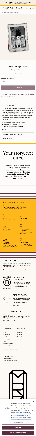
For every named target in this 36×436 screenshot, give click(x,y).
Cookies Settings (18, 423)
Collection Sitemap (8, 344)
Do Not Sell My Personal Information (21, 419)
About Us (5, 332)
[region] (18, 417)
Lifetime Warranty (7, 358)
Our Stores (6, 337)
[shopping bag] (30, 8)
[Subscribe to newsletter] (25, 270)
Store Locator (6, 339)
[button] (29, 8)
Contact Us (6, 354)
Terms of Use (24, 416)
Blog (4, 341)
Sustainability (6, 335)
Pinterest (19, 337)
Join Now (16, 305)
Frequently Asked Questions (10, 361)
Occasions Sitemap (8, 346)
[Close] (34, 401)
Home (2, 12)
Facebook (19, 335)
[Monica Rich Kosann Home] (12, 8)
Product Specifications (12, 134)
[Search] (27, 8)
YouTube (19, 339)
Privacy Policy (19, 412)
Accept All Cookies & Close (18, 433)
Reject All (18, 428)
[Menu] (33, 8)
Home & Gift (6, 12)
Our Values (7, 139)
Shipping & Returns (8, 356)
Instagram (19, 332)
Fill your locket (9, 320)
